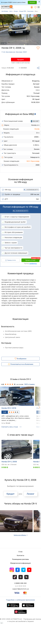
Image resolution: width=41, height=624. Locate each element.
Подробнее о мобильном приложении (20, 600)
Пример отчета (11, 260)
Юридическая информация (20, 563)
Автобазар (5, 11)
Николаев (30, 11)
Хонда (16, 11)
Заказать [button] (32, 2)
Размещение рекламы (20, 559)
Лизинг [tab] (30, 493)
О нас (20, 552)
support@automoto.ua (20, 589)
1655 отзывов (29, 384)
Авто (10, 11)
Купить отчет (32, 260)
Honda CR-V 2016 (8, 408)
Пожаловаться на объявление (21, 364)
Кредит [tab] (10, 493)
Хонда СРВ (22, 11)
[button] (39, 7)
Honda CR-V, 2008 (9, 462)
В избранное (21, 359)
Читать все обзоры (20, 535)
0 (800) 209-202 (20, 583)
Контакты (20, 555)
